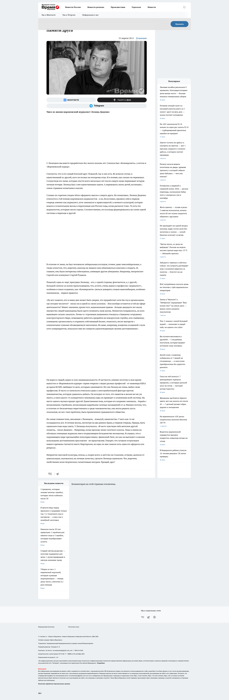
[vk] (50, 474)
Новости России (73, 7)
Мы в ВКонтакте (49, 15)
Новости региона (95, 7)
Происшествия (118, 7)
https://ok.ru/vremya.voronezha (174, 676)
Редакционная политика (46, 627)
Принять (179, 24)
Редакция (141, 38)
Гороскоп (136, 7)
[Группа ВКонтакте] (71, 100)
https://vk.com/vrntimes (155, 676)
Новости (152, 7)
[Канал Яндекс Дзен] (122, 100)
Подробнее (101, 663)
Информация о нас (90, 15)
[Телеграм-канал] (97, 105)
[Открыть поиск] (184, 7)
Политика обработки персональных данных (54, 684)
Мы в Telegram (68, 15)
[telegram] (58, 474)
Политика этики (73, 627)
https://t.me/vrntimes (140, 676)
